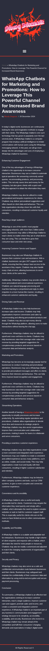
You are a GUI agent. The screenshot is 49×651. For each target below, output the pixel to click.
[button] (24, 51)
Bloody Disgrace (10, 116)
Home (4, 65)
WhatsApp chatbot (31, 412)
